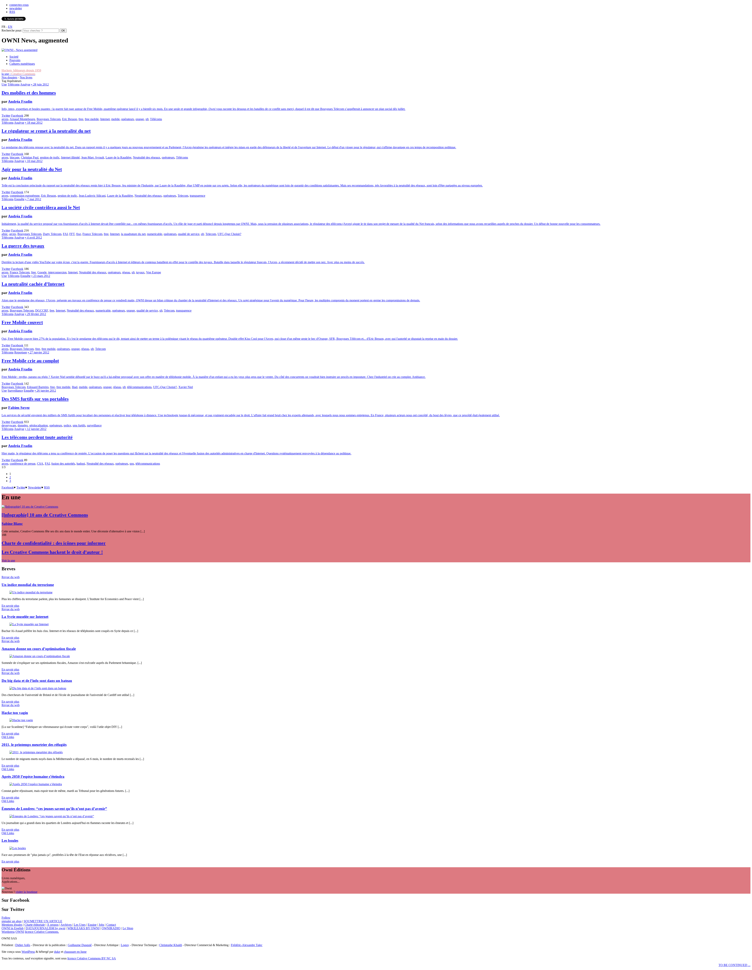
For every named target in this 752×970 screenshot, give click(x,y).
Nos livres (26, 77)
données (23, 425)
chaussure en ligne (75, 951)
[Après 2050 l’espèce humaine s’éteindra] (35, 784)
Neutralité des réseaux (146, 157)
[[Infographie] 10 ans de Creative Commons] (30, 506)
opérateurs (127, 119)
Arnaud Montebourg (22, 119)
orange (140, 119)
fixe (78, 234)
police (67, 425)
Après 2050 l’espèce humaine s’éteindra (33, 776)
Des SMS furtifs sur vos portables (35, 398)
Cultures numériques (22, 63)
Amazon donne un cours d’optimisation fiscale (39, 649)
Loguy (125, 945)
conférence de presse (22, 463)
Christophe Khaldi (170, 945)
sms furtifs (79, 425)
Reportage (20, 352)
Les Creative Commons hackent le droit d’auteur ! (52, 552)
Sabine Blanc (12, 524)
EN (10, 26)
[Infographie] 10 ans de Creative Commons (45, 514)
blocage (14, 157)
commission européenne (25, 195)
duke (57, 951)
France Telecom (92, 234)
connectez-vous (19, 4)
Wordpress (8, 931)
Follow (6, 917)
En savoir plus (10, 605)
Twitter (6, 115)
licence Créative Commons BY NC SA (91, 958)
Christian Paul (29, 157)
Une (4, 84)
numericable (154, 234)
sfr (147, 119)
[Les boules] (17, 848)
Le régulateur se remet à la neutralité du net (46, 130)
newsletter (15, 8)
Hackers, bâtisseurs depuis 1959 (21, 70)
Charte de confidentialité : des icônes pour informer (54, 543)
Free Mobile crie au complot (30, 360)
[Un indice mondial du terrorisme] (30, 592)
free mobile (92, 119)
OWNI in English (13, 928)
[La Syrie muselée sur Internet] (29, 624)
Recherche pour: (12, 30)
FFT (72, 234)
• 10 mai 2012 (33, 161)
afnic (5, 234)
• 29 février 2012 (35, 314)
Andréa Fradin (20, 101)
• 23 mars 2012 (40, 276)
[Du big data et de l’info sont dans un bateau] (37, 688)
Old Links (8, 737)
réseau (126, 272)
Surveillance (15, 390)
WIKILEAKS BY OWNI (83, 928)
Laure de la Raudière (118, 157)
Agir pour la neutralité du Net (32, 169)
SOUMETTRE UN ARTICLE (43, 921)
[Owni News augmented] (19, 50)
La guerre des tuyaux (23, 245)
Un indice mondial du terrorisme (28, 585)
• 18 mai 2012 (33, 122)
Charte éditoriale (34, 924)
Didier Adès (22, 945)
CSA (40, 463)
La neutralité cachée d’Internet (33, 284)
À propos (53, 924)
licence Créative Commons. (42, 931)
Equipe (92, 924)
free (81, 119)
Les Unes (80, 924)
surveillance (94, 425)
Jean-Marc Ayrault (92, 157)
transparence (197, 195)
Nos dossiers (9, 77)
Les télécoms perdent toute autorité (37, 437)
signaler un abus (12, 921)
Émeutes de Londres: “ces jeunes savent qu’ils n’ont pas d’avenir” (54, 809)
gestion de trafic (50, 157)
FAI (65, 234)
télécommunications (139, 387)
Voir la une (8, 560)
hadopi (81, 463)
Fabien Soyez (19, 408)
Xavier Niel (185, 387)
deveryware (9, 425)
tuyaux (140, 272)
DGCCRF (41, 310)
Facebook (17, 115)
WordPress (28, 951)
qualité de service (188, 234)
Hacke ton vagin (15, 713)
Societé (13, 56)
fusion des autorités (63, 463)
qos (132, 463)
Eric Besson (69, 119)
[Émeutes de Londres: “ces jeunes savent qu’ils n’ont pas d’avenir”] (51, 816)
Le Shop (128, 928)
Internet (105, 119)
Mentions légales (12, 924)
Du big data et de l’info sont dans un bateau (37, 681)
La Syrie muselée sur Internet (25, 617)
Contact (111, 924)
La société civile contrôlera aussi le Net (41, 207)
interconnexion (57, 272)
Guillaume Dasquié (80, 945)
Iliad (74, 387)
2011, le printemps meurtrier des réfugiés (34, 745)
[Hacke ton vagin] (21, 720)
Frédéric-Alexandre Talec (246, 945)
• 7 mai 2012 (33, 199)
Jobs (101, 924)
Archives (66, 924)
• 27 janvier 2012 (38, 352)
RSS (12, 12)
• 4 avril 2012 (33, 237)
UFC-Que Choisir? (229, 234)
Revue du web (11, 577)
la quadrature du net (133, 234)
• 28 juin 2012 (40, 84)
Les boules (10, 840)
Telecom (183, 195)
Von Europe (153, 272)
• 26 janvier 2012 (45, 390)
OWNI (19, 931)
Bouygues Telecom (49, 119)
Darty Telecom (52, 234)
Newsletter (34, 487)
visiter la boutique (26, 891)
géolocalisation (38, 425)
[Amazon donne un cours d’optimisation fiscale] (39, 656)
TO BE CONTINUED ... (734, 965)
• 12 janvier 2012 (35, 429)
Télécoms (14, 84)
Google (42, 272)
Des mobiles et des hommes (29, 92)
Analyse (25, 84)
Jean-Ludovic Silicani (92, 195)
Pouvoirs (14, 60)
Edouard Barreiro (38, 387)
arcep (5, 119)
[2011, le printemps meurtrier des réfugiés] (36, 752)
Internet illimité (70, 157)
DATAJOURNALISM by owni (45, 928)
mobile (115, 119)
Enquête (19, 199)
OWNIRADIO (111, 928)
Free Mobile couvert (22, 322)
